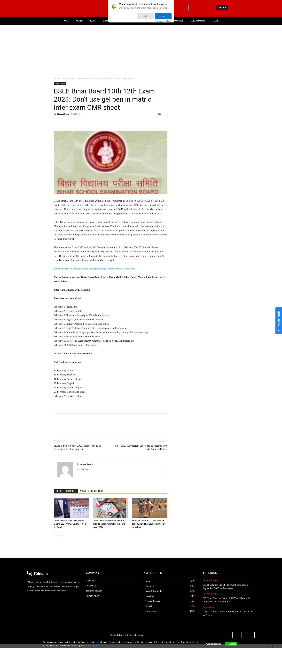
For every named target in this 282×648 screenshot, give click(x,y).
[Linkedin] (68, 8)
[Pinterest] (72, 121)
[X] (75, 8)
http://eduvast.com (83, 469)
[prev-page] (56, 534)
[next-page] (61, 534)
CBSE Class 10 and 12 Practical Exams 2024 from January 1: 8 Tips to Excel (70, 523)
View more (93, 645)
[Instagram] (62, 8)
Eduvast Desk (63, 114)
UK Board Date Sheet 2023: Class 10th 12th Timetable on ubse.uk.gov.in (77, 447)
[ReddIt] (94, 121)
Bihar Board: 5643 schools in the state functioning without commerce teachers (94, 268)
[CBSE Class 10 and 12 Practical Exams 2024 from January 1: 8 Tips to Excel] (71, 508)
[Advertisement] (141, 49)
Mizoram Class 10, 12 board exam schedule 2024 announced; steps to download (149, 523)
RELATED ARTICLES (66, 491)
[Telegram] (109, 121)
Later (145, 16)
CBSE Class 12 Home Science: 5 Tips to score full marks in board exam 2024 (109, 523)
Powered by (164, 21)
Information (208, 607)
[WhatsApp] (79, 121)
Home (56, 78)
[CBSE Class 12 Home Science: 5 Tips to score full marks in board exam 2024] (110, 508)
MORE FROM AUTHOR (91, 491)
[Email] (102, 121)
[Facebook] (55, 8)
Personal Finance (210, 580)
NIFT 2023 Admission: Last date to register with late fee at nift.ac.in (141, 447)
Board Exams (69, 78)
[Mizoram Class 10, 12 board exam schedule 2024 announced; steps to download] (149, 508)
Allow (163, 16)
